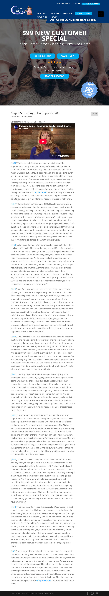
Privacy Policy (48, 593)
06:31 (13, 551)
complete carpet (39, 192)
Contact (53, 17)
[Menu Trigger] (101, 14)
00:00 (13, 163)
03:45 (13, 374)
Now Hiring (42, 17)
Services (66, 13)
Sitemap (40, 593)
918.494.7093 (63, 3)
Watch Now (67, 56)
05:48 (13, 507)
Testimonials (55, 13)
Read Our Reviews (54, 76)
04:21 (13, 415)
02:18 (13, 289)
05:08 (13, 459)
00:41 (13, 204)
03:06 (13, 336)
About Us (41, 13)
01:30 (13, 245)
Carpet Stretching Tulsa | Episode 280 (35, 113)
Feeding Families (83, 13)
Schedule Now (91, 4)
